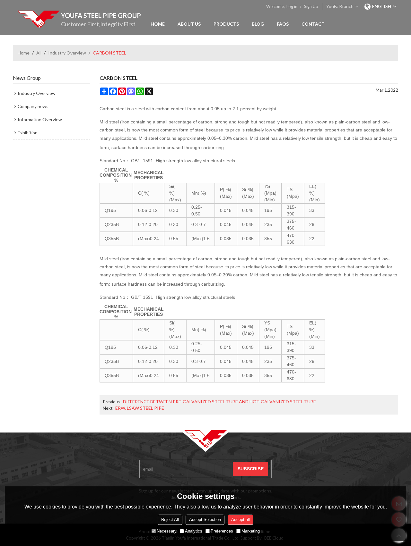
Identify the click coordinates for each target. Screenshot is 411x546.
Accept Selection (205, 519)
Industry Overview (67, 52)
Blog (258, 24)
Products (226, 24)
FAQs (283, 24)
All (38, 52)
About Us (189, 24)
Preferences (222, 531)
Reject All (170, 519)
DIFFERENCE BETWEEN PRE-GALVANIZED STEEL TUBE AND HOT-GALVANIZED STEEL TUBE (219, 401)
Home (158, 24)
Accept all (240, 519)
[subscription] (250, 469)
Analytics (193, 531)
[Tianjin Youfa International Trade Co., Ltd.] (38, 19)
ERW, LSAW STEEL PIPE (139, 408)
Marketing (250, 531)
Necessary (167, 531)
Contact (313, 24)
